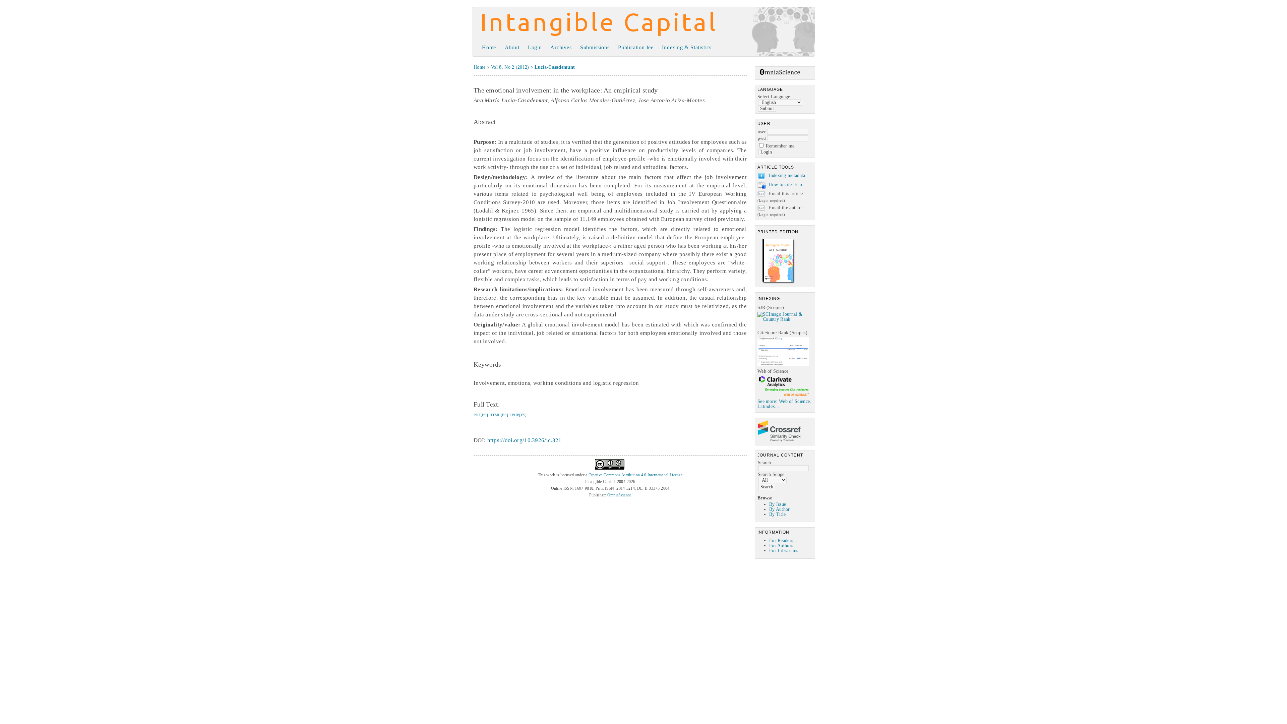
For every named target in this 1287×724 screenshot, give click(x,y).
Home (489, 47)
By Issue (777, 504)
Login (535, 47)
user (761, 131)
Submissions (595, 47)
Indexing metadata (787, 175)
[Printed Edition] (778, 282)
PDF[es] (481, 415)
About (512, 47)
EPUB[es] (518, 415)
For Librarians (783, 550)
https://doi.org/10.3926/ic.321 (524, 440)
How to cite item (785, 184)
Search (764, 462)
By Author (779, 509)
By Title (777, 514)
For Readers (781, 540)
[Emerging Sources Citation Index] (783, 395)
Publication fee (636, 47)
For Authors (781, 545)
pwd (762, 138)
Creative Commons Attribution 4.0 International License (635, 475)
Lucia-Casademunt (555, 67)
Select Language (773, 96)
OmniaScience (619, 495)
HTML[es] (498, 415)
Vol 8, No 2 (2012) (510, 67)
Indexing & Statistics (687, 47)
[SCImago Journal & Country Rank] (786, 319)
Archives (560, 47)
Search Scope (771, 474)
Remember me (780, 145)
